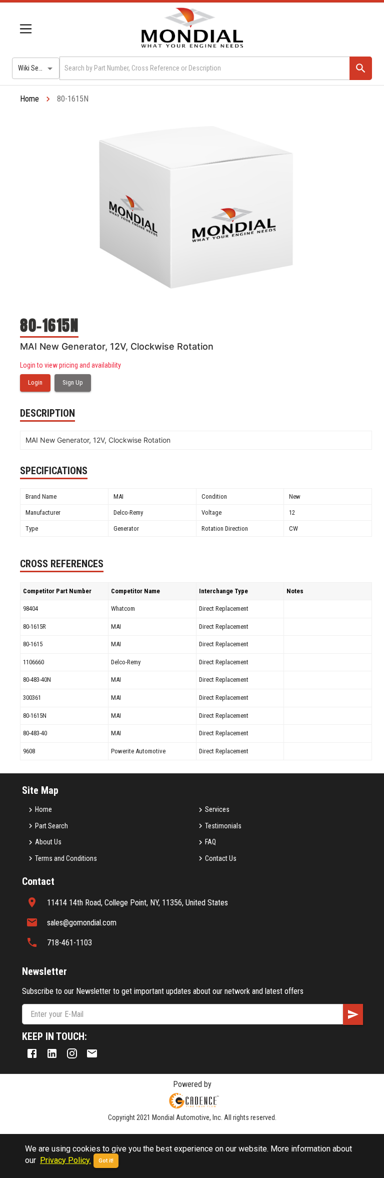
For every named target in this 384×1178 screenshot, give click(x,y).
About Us (48, 842)
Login (35, 382)
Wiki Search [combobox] (34, 68)
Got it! (106, 1160)
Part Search (51, 826)
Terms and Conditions (66, 858)
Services (217, 809)
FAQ (210, 842)
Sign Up (72, 382)
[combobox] (204, 68)
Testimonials (223, 826)
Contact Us (220, 858)
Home (29, 99)
